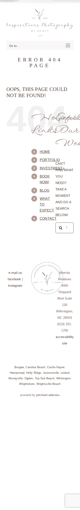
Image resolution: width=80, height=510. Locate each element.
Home (45, 149)
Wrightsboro (27, 381)
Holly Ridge (33, 370)
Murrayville (16, 376)
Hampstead (17, 370)
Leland (65, 370)
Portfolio (50, 158)
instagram (15, 283)
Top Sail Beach (44, 376)
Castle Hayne (56, 365)
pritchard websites (48, 392)
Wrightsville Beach (48, 381)
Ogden (29, 376)
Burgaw (19, 365)
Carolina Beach (35, 365)
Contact (48, 216)
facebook (14, 277)
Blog (44, 188)
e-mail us (15, 270)
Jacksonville (51, 370)
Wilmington (63, 376)
